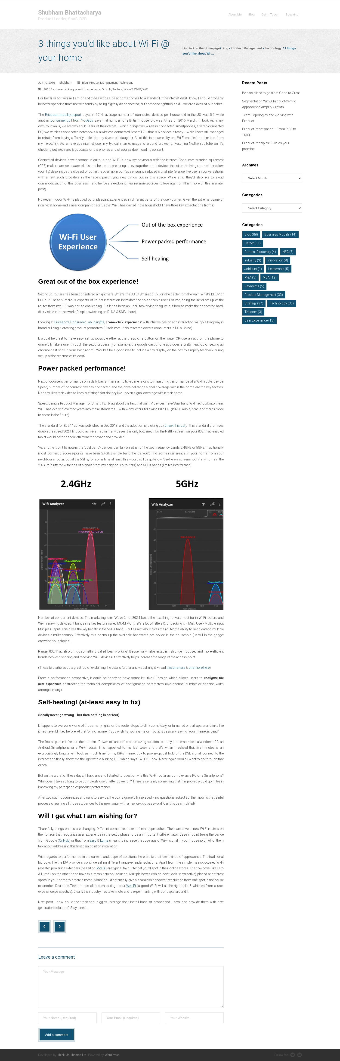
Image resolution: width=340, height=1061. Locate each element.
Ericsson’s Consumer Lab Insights (79, 322)
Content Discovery (260, 252)
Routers (117, 89)
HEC (288, 252)
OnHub (106, 89)
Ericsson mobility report (63, 115)
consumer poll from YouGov (71, 120)
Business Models (280, 234)
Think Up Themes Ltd (71, 1055)
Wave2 (128, 89)
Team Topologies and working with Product (267, 118)
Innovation (278, 260)
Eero (93, 840)
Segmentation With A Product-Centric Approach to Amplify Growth (269, 104)
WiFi (145, 89)
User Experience (259, 320)
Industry (252, 260)
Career (252, 243)
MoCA (100, 868)
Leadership (278, 269)
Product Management (246, 48)
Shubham (65, 82)
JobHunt (253, 269)
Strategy (253, 303)
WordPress (112, 1055)
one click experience (87, 89)
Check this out (174, 425)
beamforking (65, 89)
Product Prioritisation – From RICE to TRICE (269, 132)
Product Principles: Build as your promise (265, 146)
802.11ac (49, 89)
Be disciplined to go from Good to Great (271, 93)
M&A (250, 277)
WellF (137, 89)
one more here (199, 667)
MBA (269, 277)
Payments (254, 286)
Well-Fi (131, 886)
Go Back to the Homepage (201, 48)
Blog (225, 48)
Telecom (253, 312)
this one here (176, 667)
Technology (273, 48)
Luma (104, 840)
